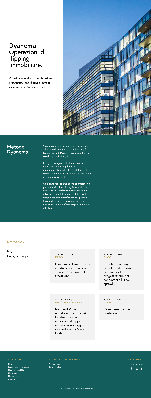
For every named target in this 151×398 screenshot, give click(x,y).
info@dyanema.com (137, 364)
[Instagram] (137, 368)
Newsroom (13, 376)
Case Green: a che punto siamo (117, 311)
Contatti (11, 379)
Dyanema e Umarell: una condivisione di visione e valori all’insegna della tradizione (72, 270)
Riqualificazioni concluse (18, 367)
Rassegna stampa (17, 256)
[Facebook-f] (141, 368)
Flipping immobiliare (17, 370)
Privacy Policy (55, 367)
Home (10, 364)
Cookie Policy (55, 364)
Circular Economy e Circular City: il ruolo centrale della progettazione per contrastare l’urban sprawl (118, 274)
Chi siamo (12, 373)
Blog (10, 251)
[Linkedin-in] (132, 368)
